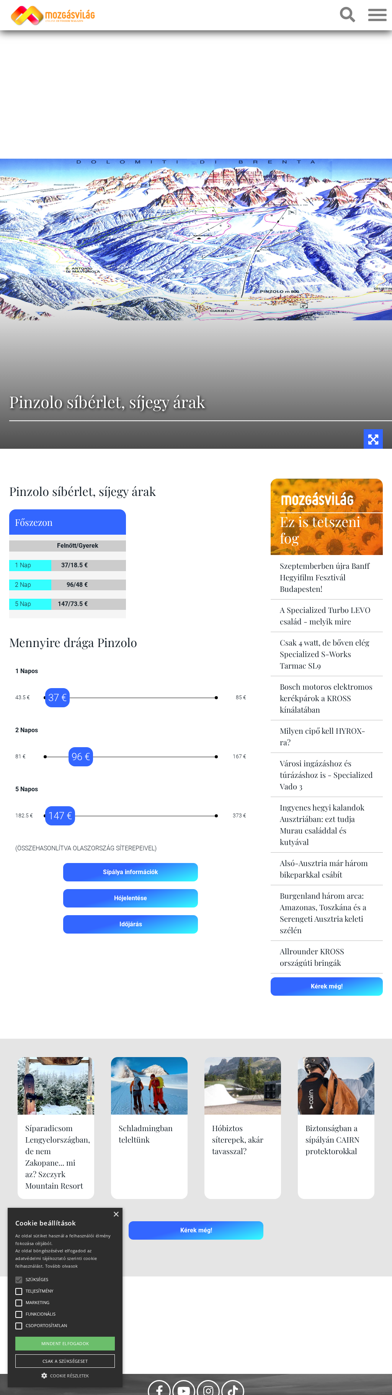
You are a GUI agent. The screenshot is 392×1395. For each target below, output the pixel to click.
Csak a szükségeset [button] (65, 1361)
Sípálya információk (130, 872)
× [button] (116, 1214)
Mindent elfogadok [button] (65, 1343)
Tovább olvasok (61, 1266)
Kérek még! (327, 986)
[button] (65, 1374)
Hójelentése (130, 898)
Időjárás (130, 924)
